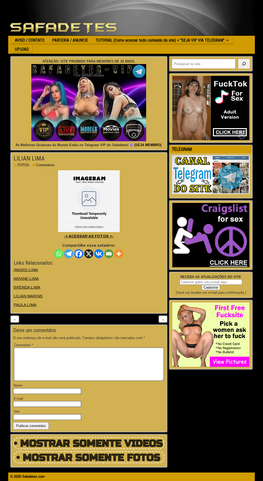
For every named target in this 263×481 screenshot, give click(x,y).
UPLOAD (22, 49)
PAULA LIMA (25, 304)
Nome (18, 385)
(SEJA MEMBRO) (147, 145)
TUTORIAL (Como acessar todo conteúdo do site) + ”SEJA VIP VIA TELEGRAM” (160, 40)
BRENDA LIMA (27, 287)
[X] (88, 253)
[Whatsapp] (58, 253)
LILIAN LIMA (29, 158)
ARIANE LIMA (26, 278)
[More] (118, 253)
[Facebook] (78, 253)
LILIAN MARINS (28, 296)
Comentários (45, 165)
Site (17, 411)
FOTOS (23, 165)
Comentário (23, 345)
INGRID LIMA (26, 270)
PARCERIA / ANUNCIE (70, 40)
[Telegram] (68, 253)
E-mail (18, 398)
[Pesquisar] (244, 64)
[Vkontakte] (98, 253)
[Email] (108, 253)
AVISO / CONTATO (29, 40)
